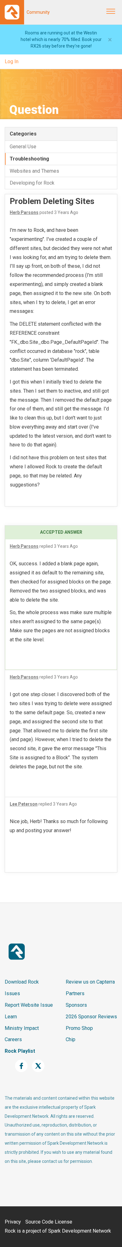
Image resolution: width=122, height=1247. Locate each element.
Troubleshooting (29, 159)
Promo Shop (79, 1028)
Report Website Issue (29, 1005)
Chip (70, 1039)
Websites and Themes (34, 171)
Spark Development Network (79, 1231)
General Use (23, 147)
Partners (75, 993)
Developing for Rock (32, 183)
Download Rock (22, 982)
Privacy (13, 1222)
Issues (12, 993)
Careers (13, 1039)
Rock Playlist (20, 1051)
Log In (11, 61)
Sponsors (76, 1005)
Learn (11, 1017)
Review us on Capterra (90, 982)
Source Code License (48, 1222)
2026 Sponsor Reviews (91, 1017)
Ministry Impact (22, 1028)
